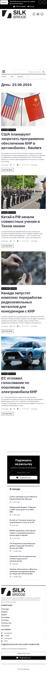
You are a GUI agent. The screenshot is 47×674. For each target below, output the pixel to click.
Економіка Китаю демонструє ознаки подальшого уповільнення (23, 558)
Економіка (6, 288)
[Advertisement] (23, 43)
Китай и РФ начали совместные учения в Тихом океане (20, 221)
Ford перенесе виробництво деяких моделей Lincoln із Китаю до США (23, 546)
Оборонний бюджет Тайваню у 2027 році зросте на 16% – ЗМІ (23, 509)
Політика (12, 130)
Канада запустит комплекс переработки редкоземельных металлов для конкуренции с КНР (21, 302)
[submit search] (43, 72)
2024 (12, 77)
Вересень (20, 77)
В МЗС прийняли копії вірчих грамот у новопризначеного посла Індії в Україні (23, 533)
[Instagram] (42, 14)
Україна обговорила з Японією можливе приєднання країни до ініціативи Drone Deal (23, 571)
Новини (3, 77)
